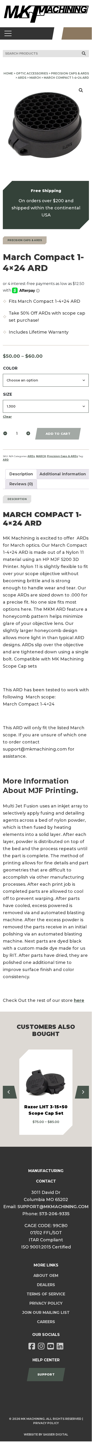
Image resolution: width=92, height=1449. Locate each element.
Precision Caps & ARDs (70, 73)
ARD (6, 459)
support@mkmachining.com (53, 1206)
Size (7, 394)
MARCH (35, 77)
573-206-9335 (54, 1213)
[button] (81, 90)
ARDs (22, 77)
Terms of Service (46, 1294)
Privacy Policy (46, 1303)
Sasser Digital (55, 1434)
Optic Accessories (32, 73)
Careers (46, 1322)
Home (8, 73)
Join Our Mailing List (46, 1312)
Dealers (46, 1285)
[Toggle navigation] (8, 33)
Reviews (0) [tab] (21, 484)
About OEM (45, 1275)
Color (10, 368)
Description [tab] (21, 474)
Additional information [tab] (63, 474)
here (79, 1000)
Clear (7, 416)
